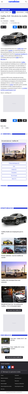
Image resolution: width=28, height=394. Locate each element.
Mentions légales (4, 383)
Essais (6, 12)
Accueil (2, 12)
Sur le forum (14, 175)
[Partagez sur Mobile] (24, 26)
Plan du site (17, 380)
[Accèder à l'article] (14, 220)
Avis (10, 12)
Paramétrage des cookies (19, 386)
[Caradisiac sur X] (5, 367)
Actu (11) (14, 178)
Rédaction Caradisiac (4, 378)
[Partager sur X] (20, 26)
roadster (10, 50)
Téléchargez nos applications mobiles (11, 372)
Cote (26, 12)
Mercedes (3, 59)
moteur (11, 84)
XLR (22, 48)
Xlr (2, 127)
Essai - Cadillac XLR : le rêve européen (17, 347)
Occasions (14, 172)
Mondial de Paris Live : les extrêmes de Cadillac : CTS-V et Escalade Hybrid (12, 305)
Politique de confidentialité (19, 383)
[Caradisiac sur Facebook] (2, 367)
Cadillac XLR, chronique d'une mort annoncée (10, 281)
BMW (17, 57)
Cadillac (19, 48)
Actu (14, 12)
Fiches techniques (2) (14, 163)
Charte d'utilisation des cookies (6, 386)
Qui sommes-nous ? (18, 378)
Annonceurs (17, 375)
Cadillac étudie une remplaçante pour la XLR (12, 232)
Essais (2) (14, 169)
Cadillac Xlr (5, 9)
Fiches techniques (20, 12)
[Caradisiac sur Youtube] (12, 367)
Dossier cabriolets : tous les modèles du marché (12, 256)
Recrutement (3, 380)
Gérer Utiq (2, 389)
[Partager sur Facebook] (15, 26)
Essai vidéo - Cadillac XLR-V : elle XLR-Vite (18, 339)
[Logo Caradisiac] (14, 2)
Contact (2, 375)
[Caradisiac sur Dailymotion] (9, 367)
